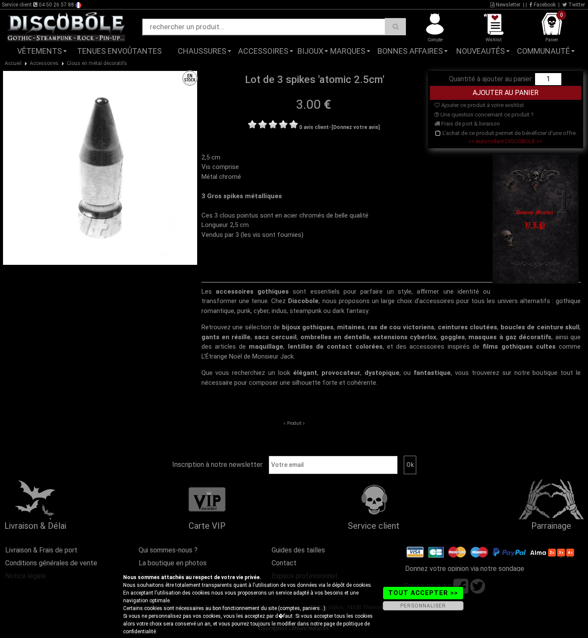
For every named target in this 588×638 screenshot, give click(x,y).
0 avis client (314, 127)
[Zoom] (100, 167)
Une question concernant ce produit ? (486, 114)
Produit (294, 423)
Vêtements (39, 50)
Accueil (13, 63)
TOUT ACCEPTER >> (423, 593)
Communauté (543, 50)
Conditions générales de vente (51, 563)
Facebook (544, 5)
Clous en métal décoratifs (97, 63)
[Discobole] (66, 26)
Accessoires (263, 50)
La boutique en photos (173, 563)
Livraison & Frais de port (41, 550)
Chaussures (202, 50)
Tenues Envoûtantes (119, 50)
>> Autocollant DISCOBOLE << (505, 141)
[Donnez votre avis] (355, 127)
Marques (347, 50)
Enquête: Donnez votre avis (501, 64)
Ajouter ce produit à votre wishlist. (482, 105)
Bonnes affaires (410, 50)
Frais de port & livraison (470, 123)
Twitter (576, 5)
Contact (284, 563)
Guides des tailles (298, 550)
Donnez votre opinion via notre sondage (464, 568)
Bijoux (310, 50)
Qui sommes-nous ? (168, 550)
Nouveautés (480, 50)
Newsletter (507, 5)
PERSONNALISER (423, 606)
